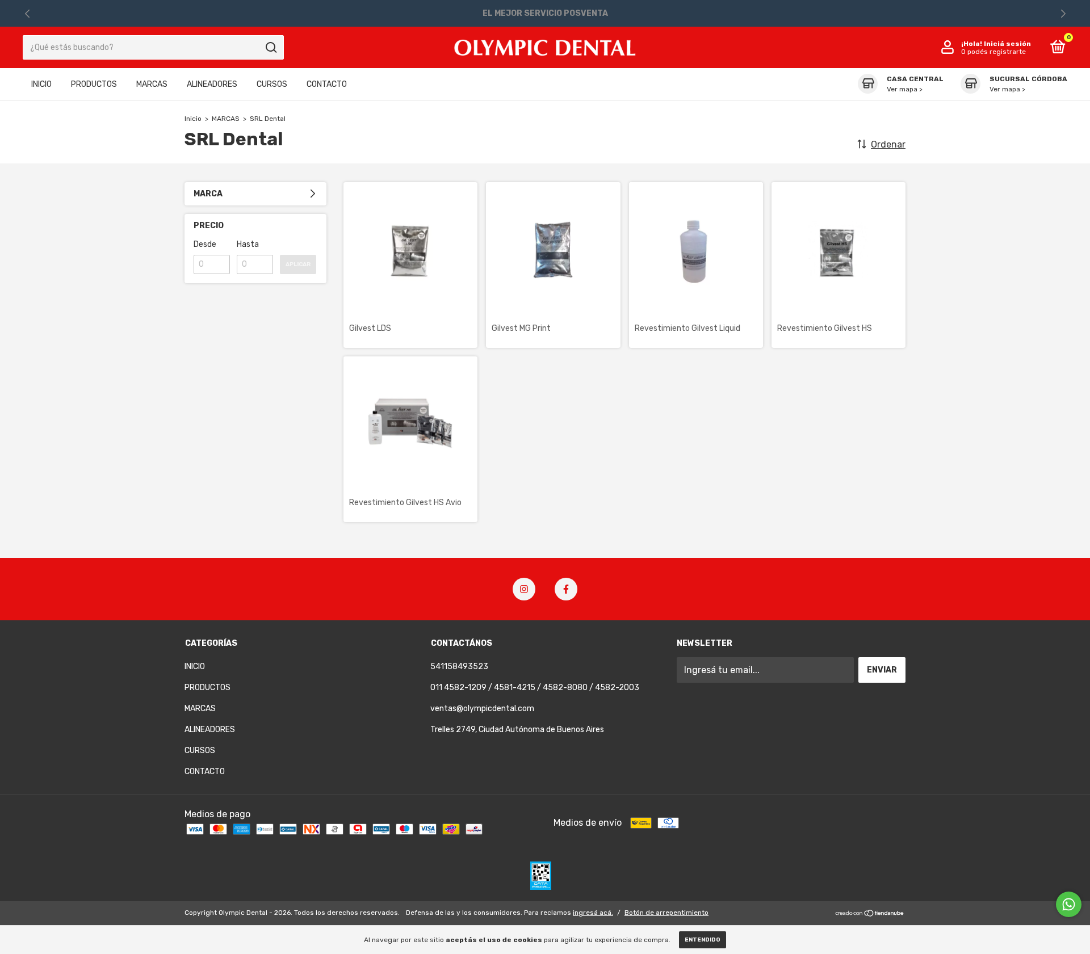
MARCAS (151, 84)
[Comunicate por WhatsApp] (1068, 904)
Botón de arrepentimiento (666, 913)
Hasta (248, 244)
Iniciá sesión (1007, 44)
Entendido (702, 939)
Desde (205, 244)
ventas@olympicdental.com (482, 708)
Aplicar (298, 264)
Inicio (193, 119)
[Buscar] (270, 47)
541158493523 (459, 666)
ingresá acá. (593, 913)
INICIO (41, 84)
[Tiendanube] (870, 914)
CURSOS (272, 84)
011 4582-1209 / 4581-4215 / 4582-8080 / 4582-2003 (534, 687)
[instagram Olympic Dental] (524, 589)
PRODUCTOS (94, 84)
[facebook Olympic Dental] (566, 589)
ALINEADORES (212, 84)
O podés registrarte (993, 52)
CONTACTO (327, 84)
